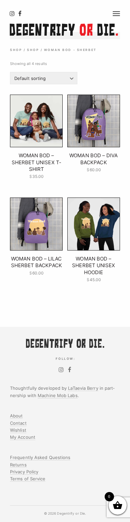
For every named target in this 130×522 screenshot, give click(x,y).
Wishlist (18, 430)
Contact (18, 423)
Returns (18, 464)
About (16, 415)
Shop (16, 50)
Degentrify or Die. (71, 513)
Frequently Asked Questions (40, 457)
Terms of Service (27, 478)
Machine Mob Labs (57, 395)
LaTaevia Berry (83, 388)
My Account (22, 437)
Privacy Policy (24, 471)
